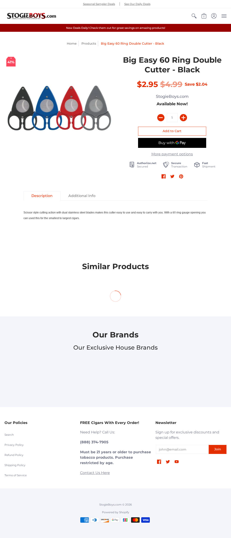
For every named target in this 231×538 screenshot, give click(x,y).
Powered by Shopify (115, 512)
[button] (194, 16)
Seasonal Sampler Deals (99, 4)
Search (9, 434)
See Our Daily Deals (137, 4)
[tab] (41, 196)
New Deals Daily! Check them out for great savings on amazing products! (115, 28)
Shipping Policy (15, 465)
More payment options (172, 154)
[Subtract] (160, 117)
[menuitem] (194, 16)
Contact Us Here (95, 473)
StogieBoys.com (172, 96)
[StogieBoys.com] (32, 16)
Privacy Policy (14, 444)
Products (88, 43)
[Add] (183, 117)
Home (72, 43)
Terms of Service (16, 475)
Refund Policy (14, 455)
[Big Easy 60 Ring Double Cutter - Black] (59, 109)
